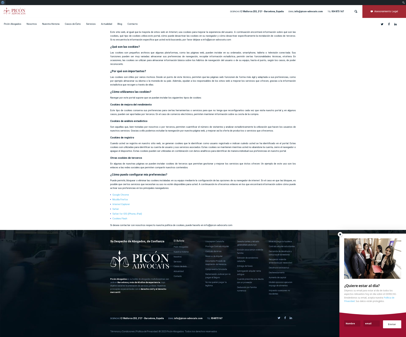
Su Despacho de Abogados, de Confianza (137, 241)
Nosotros (178, 256)
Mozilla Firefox (120, 199)
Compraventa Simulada (216, 269)
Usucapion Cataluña (214, 241)
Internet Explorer (121, 204)
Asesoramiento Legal (386, 11)
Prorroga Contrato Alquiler (217, 246)
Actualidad (179, 271)
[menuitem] (3, 2)
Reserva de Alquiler (214, 256)
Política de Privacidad (146, 331)
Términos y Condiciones (122, 331)
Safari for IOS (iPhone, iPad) (127, 213)
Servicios (177, 261)
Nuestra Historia (181, 252)
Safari (115, 209)
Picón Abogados (181, 247)
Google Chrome (120, 194)
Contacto (178, 276)
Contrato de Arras (213, 251)
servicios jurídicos (148, 286)
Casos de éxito (180, 266)
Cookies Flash (119, 218)
